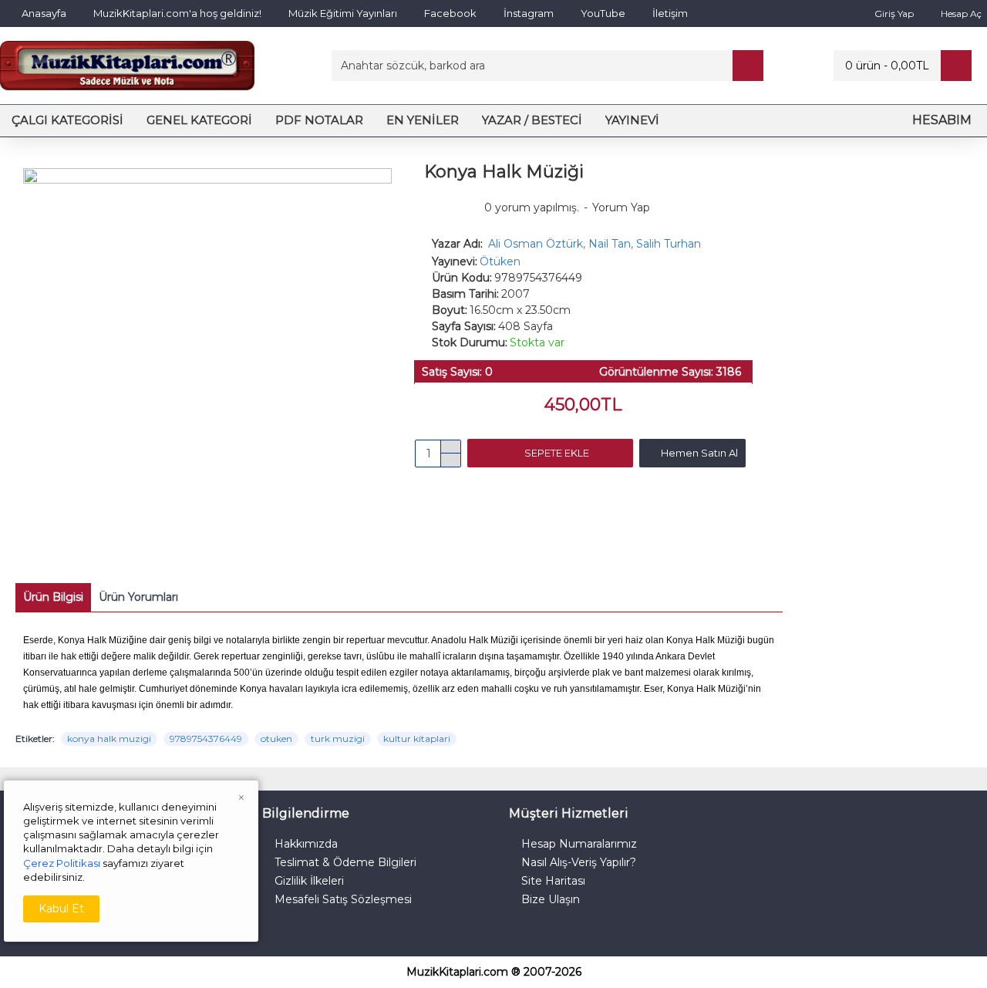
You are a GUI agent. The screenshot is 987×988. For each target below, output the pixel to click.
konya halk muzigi (109, 738)
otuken (276, 738)
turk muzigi (338, 738)
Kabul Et (61, 909)
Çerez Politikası (61, 863)
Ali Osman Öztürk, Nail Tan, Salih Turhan (594, 244)
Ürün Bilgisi (53, 597)
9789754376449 (206, 738)
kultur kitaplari (416, 738)
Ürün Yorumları (138, 597)
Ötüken (500, 261)
